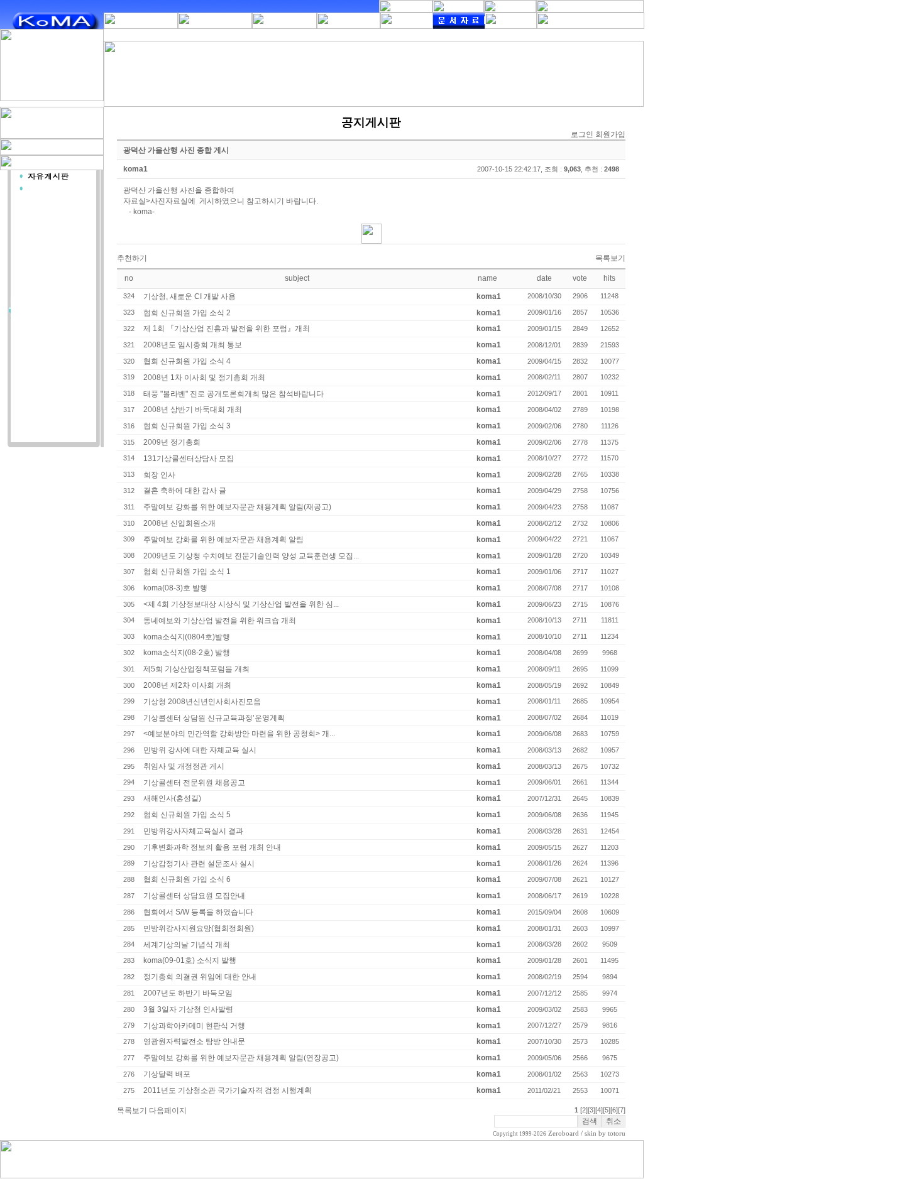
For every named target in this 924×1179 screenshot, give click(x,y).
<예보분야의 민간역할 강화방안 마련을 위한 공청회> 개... (239, 733)
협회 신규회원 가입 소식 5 (187, 814)
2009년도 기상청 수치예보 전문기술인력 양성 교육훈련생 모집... (251, 555)
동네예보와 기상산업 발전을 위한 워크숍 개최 (219, 620)
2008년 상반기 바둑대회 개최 (192, 409)
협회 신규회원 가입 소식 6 (187, 879)
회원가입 (610, 134)
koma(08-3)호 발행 (175, 588)
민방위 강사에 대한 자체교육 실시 (199, 750)
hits (609, 278)
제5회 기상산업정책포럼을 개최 (196, 669)
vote (580, 278)
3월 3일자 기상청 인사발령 (188, 1009)
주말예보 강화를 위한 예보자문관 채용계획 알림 (223, 539)
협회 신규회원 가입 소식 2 (187, 312)
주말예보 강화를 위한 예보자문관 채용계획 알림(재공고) (237, 507)
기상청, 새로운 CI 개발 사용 (189, 296)
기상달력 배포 (166, 1074)
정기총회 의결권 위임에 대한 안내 (199, 976)
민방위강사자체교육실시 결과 (193, 831)
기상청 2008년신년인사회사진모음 (202, 701)
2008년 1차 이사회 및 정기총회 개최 (204, 377)
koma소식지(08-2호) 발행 (186, 652)
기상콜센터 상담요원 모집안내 (194, 895)
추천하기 (132, 258)
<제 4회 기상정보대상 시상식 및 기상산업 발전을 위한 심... (241, 604)
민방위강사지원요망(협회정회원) (198, 928)
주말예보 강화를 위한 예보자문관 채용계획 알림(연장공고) (241, 1057)
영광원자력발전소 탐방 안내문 (194, 1041)
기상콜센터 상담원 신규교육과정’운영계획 (214, 718)
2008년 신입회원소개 (179, 523)
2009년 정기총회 (172, 442)
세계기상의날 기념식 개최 (186, 944)
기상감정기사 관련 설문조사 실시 (199, 863)
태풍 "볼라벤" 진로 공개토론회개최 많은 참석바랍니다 (233, 393)
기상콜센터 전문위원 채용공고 (194, 782)
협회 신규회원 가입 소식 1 (187, 571)
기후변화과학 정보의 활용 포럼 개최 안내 (212, 847)
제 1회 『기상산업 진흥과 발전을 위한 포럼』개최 (226, 328)
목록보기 (610, 258)
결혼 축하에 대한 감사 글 (184, 490)
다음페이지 (168, 1110)
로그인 (582, 134)
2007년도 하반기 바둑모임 (188, 993)
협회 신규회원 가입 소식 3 (187, 425)
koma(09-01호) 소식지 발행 (189, 960)
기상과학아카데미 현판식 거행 (194, 1025)
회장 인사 (159, 474)
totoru (616, 1133)
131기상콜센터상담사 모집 (188, 458)
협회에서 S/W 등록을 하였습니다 (198, 912)
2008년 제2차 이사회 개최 (187, 685)
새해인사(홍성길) (172, 798)
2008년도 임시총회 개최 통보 (192, 344)
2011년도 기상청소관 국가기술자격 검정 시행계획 (227, 1090)
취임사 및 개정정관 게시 (183, 766)
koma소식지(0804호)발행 (186, 637)
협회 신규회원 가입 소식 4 (187, 361)
